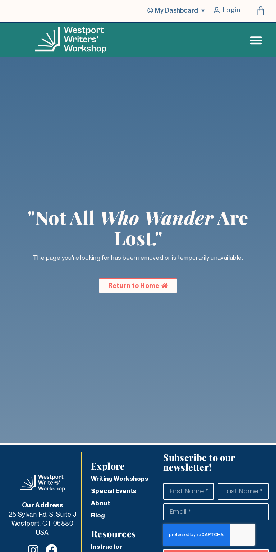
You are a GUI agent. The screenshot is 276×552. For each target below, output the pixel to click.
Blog (98, 515)
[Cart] (260, 11)
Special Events (114, 490)
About (100, 503)
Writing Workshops (119, 478)
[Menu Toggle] (256, 40)
